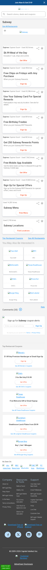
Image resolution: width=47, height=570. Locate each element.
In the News (6, 499)
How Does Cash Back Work (35, 485)
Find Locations (23, 231)
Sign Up (23, 84)
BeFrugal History (7, 495)
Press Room (6, 492)
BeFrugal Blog (6, 488)
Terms (28, 333)
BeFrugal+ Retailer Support (36, 518)
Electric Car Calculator (20, 513)
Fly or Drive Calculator (19, 501)
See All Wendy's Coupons (23, 366)
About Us (5, 484)
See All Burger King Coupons (23, 455)
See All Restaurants (9, 26)
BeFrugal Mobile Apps (21, 495)
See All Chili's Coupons (23, 387)
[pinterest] (39, 535)
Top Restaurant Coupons (12, 238)
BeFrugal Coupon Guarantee (35, 495)
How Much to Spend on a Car (21, 507)
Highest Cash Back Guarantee (36, 501)
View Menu (23, 213)
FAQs (32, 506)
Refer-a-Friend (20, 486)
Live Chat (33, 509)
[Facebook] (8, 535)
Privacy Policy (36, 333)
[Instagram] (29, 535)
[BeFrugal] (23, 8)
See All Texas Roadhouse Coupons (23, 410)
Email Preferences (35, 490)
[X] (18, 535)
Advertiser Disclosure (23, 564)
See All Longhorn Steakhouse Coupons (23, 434)
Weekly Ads (20, 490)
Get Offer (23, 60)
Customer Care (35, 513)
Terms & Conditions (8, 503)
